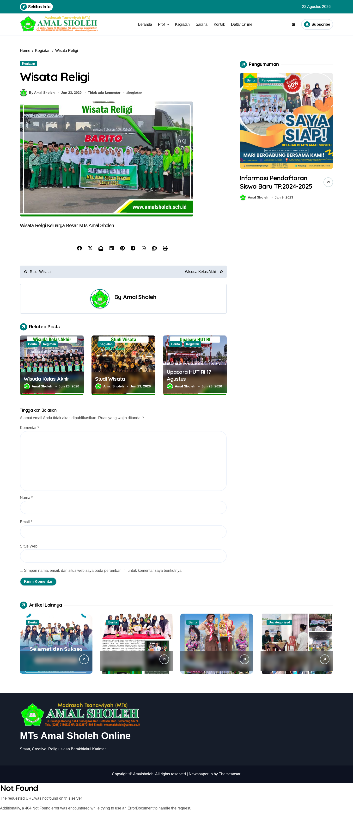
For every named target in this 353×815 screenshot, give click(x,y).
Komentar (29, 428)
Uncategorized (279, 622)
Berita (32, 344)
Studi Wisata (110, 378)
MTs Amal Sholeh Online (75, 735)
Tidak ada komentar (104, 92)
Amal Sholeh (140, 296)
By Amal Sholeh (42, 92)
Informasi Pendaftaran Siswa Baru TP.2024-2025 (276, 182)
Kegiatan (182, 24)
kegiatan (135, 92)
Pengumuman (272, 80)
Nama (26, 498)
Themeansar (229, 774)
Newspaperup (201, 774)
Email (26, 522)
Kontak (219, 24)
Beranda (145, 24)
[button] (328, 137)
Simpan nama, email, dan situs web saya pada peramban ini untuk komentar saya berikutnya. (103, 570)
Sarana (201, 24)
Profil (162, 24)
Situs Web (28, 546)
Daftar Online (241, 24)
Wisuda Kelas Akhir (46, 378)
